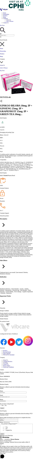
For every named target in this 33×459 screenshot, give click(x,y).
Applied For (9, 430)
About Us (8, 20)
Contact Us (6, 22)
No (6, 428)
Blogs (4, 17)
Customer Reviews (7, 361)
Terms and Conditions (8, 367)
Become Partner (7, 352)
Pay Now (2, 70)
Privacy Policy (6, 365)
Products (5, 15)
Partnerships (6, 14)
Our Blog (5, 363)
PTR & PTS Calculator (8, 354)
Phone (2, 422)
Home (4, 13)
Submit (2, 434)
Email (2, 420)
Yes (7, 427)
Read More (8, 157)
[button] (16, 435)
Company (5, 18)
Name (2, 419)
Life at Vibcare (9, 21)
